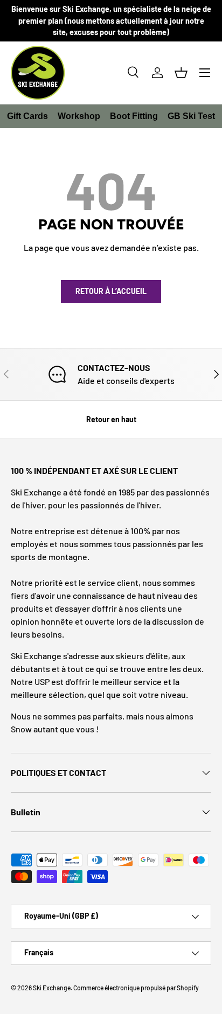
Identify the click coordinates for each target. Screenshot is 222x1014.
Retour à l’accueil (111, 291)
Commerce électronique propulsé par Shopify (136, 987)
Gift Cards (27, 116)
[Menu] (205, 73)
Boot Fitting (134, 116)
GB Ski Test (191, 116)
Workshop (79, 116)
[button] (181, 73)
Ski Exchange (52, 987)
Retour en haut (111, 419)
